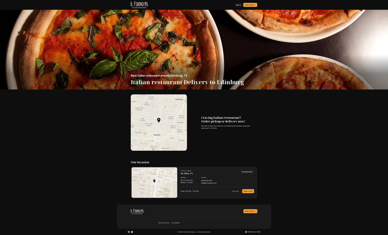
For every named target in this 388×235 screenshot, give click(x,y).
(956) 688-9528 (206, 181)
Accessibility (176, 223)
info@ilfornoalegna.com (209, 183)
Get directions (247, 172)
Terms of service (163, 223)
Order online (248, 191)
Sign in (238, 5)
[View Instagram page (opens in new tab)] (132, 232)
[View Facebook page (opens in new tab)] (129, 232)
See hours (235, 191)
